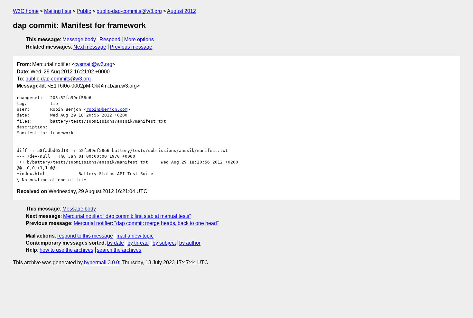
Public (84, 11)
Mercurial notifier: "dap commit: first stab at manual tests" (127, 216)
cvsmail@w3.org (93, 64)
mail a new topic (134, 235)
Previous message (131, 47)
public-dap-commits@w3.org (129, 11)
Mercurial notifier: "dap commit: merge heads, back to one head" (146, 223)
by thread (138, 243)
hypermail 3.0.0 (101, 262)
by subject (164, 243)
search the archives (119, 250)
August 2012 (181, 11)
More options (139, 39)
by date (115, 243)
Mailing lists (57, 11)
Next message (89, 47)
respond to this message (85, 235)
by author (189, 243)
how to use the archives (66, 250)
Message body (79, 39)
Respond (109, 39)
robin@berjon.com (106, 109)
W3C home (26, 11)
